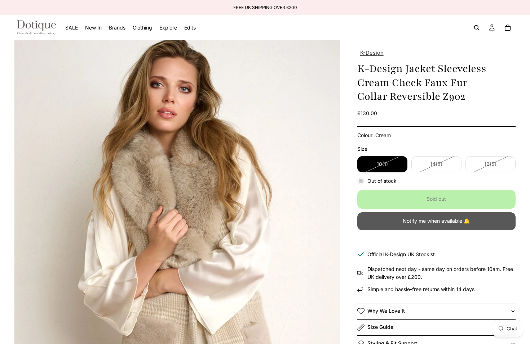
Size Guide (380, 327)
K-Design (372, 52)
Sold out (436, 199)
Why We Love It (386, 311)
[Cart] (508, 28)
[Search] (477, 28)
